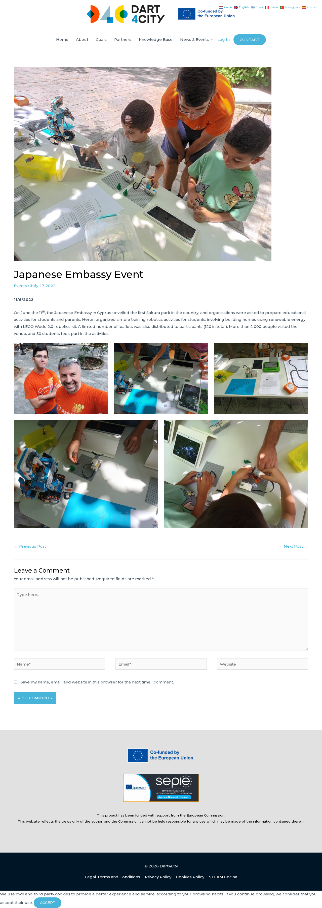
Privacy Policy (158, 876)
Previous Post (30, 546)
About (82, 39)
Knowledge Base (156, 39)
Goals (101, 39)
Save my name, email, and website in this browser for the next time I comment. (97, 682)
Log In (223, 39)
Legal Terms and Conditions (112, 876)
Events (20, 285)
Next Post (296, 546)
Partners (122, 39)
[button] (249, 39)
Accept (47, 902)
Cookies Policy (190, 876)
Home (62, 39)
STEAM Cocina (223, 876)
